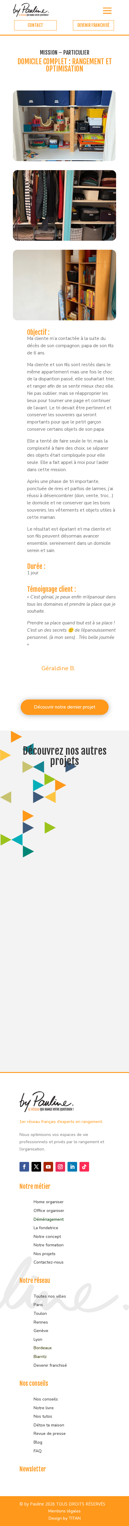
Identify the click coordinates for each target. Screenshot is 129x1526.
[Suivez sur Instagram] (60, 1167)
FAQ (38, 1451)
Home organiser (49, 1202)
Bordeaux (43, 1348)
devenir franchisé (93, 25)
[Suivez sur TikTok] (84, 1167)
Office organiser (49, 1211)
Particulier (30, 865)
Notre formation (49, 1245)
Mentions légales (64, 1511)
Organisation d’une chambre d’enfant (62, 954)
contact (35, 25)
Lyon (38, 1339)
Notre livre (44, 1408)
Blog (38, 1442)
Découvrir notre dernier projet (64, 707)
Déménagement (49, 1219)
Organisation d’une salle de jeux (56, 1049)
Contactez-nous (49, 1262)
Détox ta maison (49, 1425)
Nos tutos (43, 1416)
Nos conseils (46, 1399)
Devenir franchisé (50, 1365)
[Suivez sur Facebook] (24, 1167)
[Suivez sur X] (36, 1167)
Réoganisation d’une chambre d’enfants (53, 856)
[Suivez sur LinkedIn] (72, 1167)
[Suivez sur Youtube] (48, 1167)
